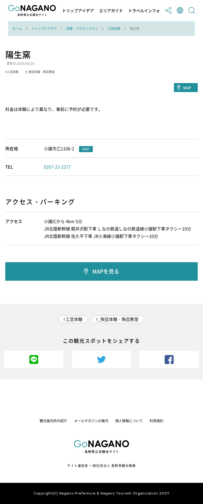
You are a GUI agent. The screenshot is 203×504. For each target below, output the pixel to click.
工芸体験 (114, 28)
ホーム (17, 28)
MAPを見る (105, 271)
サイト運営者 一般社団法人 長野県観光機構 (101, 465)
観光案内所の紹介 (53, 420)
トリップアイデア (78, 11)
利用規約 (156, 420)
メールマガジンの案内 (91, 420)
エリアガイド (111, 11)
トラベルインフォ (144, 11)
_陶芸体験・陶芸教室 (118, 319)
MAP (187, 87)
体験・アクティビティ (82, 28)
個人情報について (129, 420)
